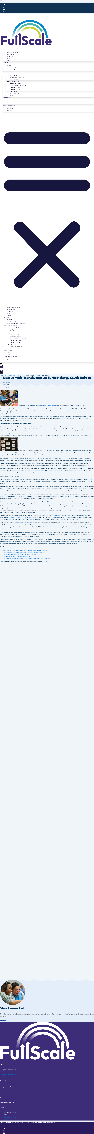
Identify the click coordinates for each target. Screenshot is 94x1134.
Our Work (5, 62)
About (4, 48)
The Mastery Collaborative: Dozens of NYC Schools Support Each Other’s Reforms (26, 558)
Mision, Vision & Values (9, 1069)
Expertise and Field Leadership (16, 70)
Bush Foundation (55, 515)
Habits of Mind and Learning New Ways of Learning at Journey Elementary (24, 552)
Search (1, 367)
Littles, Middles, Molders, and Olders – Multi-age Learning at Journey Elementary (25, 550)
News (8, 103)
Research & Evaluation (16, 93)
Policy (11, 95)
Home (1, 375)
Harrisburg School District (48, 405)
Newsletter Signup (8, 1086)
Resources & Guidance (9, 72)
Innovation (6, 384)
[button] (47, 208)
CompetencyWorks (10, 375)
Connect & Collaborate (9, 105)
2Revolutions (16, 522)
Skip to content (4, 1)
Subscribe (9, 110)
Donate (9, 60)
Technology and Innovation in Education (20, 517)
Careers (5, 1071)
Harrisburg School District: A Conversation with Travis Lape (19, 554)
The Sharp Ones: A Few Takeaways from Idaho (16, 556)
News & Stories (7, 97)
